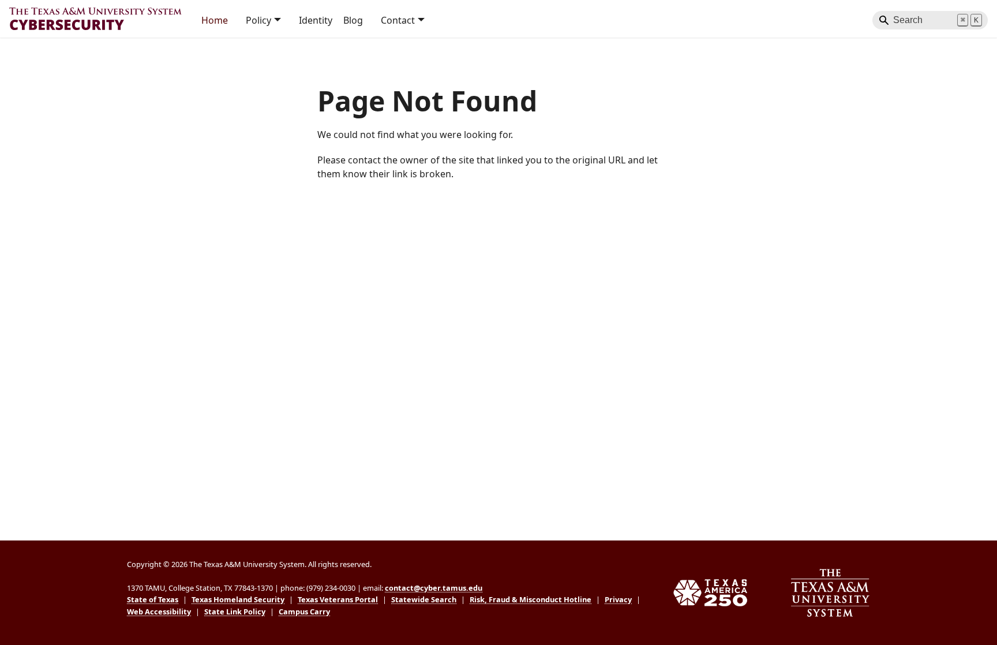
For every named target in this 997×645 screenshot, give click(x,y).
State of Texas (152, 599)
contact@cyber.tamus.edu (433, 588)
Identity (315, 20)
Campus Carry (304, 611)
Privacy (618, 599)
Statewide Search (423, 599)
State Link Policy (234, 611)
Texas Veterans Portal (338, 599)
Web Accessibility (159, 611)
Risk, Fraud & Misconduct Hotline (530, 599)
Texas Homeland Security (238, 599)
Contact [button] (398, 20)
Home (214, 20)
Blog (353, 20)
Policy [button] (258, 20)
